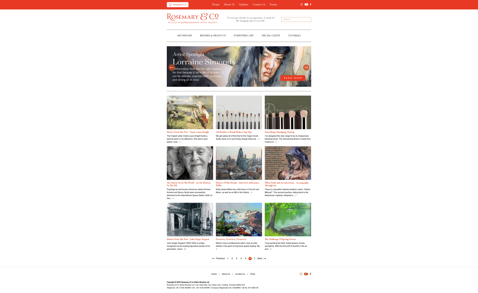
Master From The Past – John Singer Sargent (188, 239)
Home (215, 4)
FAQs (252, 274)
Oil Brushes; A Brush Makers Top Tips (234, 132)
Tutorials (294, 36)
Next (259, 258)
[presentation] (172, 67)
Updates (243, 4)
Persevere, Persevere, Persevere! (231, 239)
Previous (220, 258)
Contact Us (258, 4)
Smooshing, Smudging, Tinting (279, 132)
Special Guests (271, 36)
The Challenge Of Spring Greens (280, 239)
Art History (184, 36)
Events (273, 4)
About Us (229, 4)
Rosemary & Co (179, 5)
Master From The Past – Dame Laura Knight (188, 132)
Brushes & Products (213, 36)
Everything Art (244, 36)
